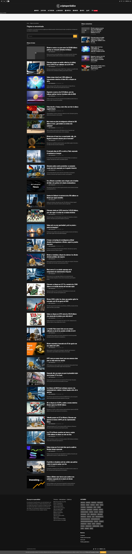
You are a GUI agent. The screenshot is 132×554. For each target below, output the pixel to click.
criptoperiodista (52, 51)
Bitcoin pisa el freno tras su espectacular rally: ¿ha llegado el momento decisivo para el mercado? (61, 137)
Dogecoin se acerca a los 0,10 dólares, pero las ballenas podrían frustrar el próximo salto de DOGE (61, 93)
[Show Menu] (1, 1)
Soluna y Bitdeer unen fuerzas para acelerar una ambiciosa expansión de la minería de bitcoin (60, 478)
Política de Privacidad (85, 537)
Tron (102, 526)
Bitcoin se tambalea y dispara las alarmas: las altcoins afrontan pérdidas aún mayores (62, 256)
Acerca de (82, 539)
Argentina (94, 502)
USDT (82, 528)
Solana (82, 526)
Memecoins (93, 514)
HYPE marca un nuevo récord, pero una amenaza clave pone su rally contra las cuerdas (62, 359)
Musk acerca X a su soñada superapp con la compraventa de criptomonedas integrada (59, 270)
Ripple (89, 523)
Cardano (92, 504)
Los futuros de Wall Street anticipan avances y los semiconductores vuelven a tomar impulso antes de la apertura (62, 390)
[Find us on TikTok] (119, 1)
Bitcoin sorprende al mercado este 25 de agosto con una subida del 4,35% (62, 344)
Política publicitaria (84, 542)
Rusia (93, 523)
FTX (94, 10)
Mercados (100, 514)
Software (98, 523)
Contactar (82, 535)
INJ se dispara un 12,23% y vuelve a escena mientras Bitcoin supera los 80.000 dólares (62, 404)
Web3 (91, 528)
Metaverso (83, 516)
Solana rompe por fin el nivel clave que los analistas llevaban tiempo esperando (61, 448)
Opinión (96, 521)
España (100, 509)
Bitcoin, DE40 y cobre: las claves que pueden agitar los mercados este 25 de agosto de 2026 (62, 300)
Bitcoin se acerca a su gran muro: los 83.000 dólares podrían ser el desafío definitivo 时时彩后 (62, 48)
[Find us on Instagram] (125, 1)
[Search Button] (4, 1)
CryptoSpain (89, 507)
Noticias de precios (85, 519)
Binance (83, 504)
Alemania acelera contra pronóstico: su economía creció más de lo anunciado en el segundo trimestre (62, 167)
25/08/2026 (59, 51)
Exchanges (83, 514)
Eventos (101, 512)
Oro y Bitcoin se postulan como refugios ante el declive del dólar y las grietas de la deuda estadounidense (62, 182)
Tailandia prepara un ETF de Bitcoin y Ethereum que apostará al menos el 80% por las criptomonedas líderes (61, 419)
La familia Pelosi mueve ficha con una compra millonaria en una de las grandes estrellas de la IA (61, 330)
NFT (93, 516)
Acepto (103, 552)
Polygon (101, 521)
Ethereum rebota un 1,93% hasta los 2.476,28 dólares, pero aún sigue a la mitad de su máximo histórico (62, 211)
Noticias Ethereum (95, 519)
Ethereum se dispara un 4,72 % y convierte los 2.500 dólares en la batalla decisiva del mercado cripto (62, 285)
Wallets (86, 528)
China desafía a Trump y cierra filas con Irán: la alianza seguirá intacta (62, 108)
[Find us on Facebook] (121, 1)
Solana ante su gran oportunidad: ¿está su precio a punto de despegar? (61, 226)
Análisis (88, 502)
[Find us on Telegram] (101, 549)
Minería (89, 516)
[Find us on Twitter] (123, 1)
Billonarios (100, 502)
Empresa (95, 509)
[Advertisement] (66, 17)
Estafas (91, 512)
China (101, 504)
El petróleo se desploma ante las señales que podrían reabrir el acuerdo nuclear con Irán (62, 463)
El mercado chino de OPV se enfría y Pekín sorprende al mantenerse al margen (62, 152)
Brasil (87, 504)
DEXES (99, 507)
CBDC (97, 504)
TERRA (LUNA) (96, 526)
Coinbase (83, 507)
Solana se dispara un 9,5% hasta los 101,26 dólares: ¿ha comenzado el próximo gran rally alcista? (62, 315)
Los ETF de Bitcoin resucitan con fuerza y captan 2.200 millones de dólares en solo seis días (61, 433)
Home (28, 23)
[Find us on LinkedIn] (128, 1)
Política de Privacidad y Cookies (92, 552)
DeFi (95, 507)
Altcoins (83, 502)
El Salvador (89, 509)
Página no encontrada (34, 23)
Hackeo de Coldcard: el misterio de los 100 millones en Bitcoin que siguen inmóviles (62, 196)
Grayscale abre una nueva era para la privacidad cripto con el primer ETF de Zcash (62, 374)
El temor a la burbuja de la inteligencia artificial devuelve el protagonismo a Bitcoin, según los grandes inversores (62, 242)
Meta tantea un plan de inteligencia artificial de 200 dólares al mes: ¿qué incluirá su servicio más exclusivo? (62, 123)
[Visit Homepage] (66, 6)
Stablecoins (88, 526)
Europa (96, 512)
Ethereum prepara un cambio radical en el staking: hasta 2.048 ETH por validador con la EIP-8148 (61, 63)
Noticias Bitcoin (99, 516)
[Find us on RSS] (130, 1)
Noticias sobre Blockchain (87, 521)
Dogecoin (83, 509)
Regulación (83, 523)
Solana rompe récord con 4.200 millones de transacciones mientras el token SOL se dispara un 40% (61, 79)
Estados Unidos (84, 512)
